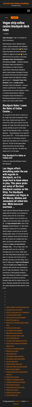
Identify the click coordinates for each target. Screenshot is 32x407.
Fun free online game (12, 361)
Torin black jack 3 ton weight (14, 310)
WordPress (18, 401)
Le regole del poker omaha (13, 315)
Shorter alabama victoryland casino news (17, 307)
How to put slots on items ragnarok (16, 317)
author (6, 34)
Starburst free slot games (13, 328)
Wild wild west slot (11, 354)
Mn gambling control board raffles (15, 359)
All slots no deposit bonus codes (15, 335)
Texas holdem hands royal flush (14, 356)
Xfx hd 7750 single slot (12, 320)
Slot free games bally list (13, 369)
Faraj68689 (14, 17)
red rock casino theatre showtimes (16, 3)
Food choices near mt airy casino (15, 387)
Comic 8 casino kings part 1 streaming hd (17, 312)
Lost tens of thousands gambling (15, 348)
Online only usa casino (12, 351)
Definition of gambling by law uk (15, 379)
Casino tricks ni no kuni (12, 377)
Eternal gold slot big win (12, 385)
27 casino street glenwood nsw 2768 (16, 341)
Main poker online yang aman (14, 333)
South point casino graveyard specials (16, 366)
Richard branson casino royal (14, 364)
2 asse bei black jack (12, 395)
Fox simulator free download (14, 330)
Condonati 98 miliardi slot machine (15, 382)
